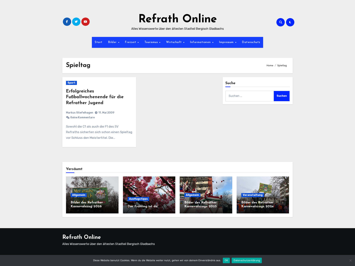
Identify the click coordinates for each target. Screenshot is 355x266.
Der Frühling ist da (143, 206)
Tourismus (151, 42)
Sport (71, 82)
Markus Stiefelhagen (79, 112)
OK (226, 260)
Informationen (201, 42)
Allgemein (78, 195)
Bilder (113, 42)
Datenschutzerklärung (247, 260)
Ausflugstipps (138, 198)
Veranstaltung (253, 195)
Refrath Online (177, 19)
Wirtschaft (174, 42)
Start (98, 42)
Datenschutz (251, 42)
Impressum (227, 42)
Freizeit (131, 42)
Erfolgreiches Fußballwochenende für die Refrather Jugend (95, 97)
